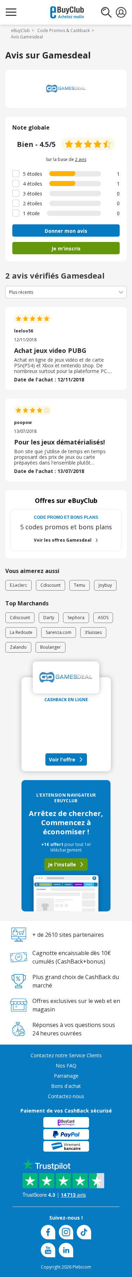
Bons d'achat (66, 1086)
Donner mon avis (66, 231)
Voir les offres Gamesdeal (63, 540)
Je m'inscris (66, 248)
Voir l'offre (62, 759)
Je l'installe (62, 864)
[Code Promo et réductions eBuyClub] (67, 12)
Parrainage (66, 1075)
